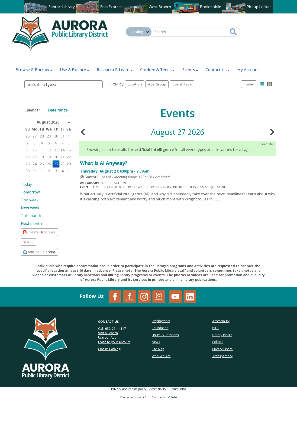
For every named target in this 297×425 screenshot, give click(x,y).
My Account (248, 69)
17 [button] (34, 157)
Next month (31, 223)
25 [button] (42, 164)
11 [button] (42, 150)
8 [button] (69, 143)
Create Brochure (40, 232)
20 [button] (56, 157)
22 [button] (69, 157)
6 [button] (56, 143)
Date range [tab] (58, 110)
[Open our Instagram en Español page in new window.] (158, 296)
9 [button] (27, 150)
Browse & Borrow (33, 69)
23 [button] (28, 164)
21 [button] (62, 157)
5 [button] (49, 143)
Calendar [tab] (32, 110)
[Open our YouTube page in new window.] (175, 296)
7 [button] (62, 143)
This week (30, 200)
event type (182, 84)
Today (249, 84)
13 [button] (56, 150)
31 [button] (62, 136)
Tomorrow (30, 192)
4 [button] (42, 143)
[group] (48, 146)
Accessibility (157, 389)
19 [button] (49, 157)
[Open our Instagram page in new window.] (144, 296)
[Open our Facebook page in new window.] (115, 296)
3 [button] (34, 143)
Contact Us (216, 69)
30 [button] (56, 136)
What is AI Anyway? (103, 163)
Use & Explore (73, 69)
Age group (157, 84)
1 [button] (69, 136)
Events (189, 69)
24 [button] (34, 164)
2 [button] (27, 143)
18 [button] (42, 157)
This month (31, 215)
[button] (262, 84)
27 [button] (34, 136)
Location (135, 84)
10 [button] (34, 150)
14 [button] (62, 150)
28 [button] (42, 136)
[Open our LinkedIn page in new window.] (190, 296)
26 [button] (28, 136)
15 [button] (69, 150)
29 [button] (49, 136)
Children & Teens (156, 69)
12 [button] (49, 150)
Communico (177, 389)
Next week (30, 207)
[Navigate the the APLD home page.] (60, 33)
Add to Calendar (41, 251)
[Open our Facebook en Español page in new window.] (129, 296)
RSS (30, 242)
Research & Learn (113, 69)
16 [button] (28, 157)
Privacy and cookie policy (128, 389)
